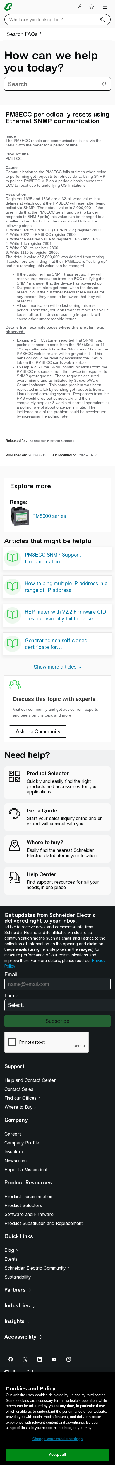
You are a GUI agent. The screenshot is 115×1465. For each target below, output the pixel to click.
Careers (12, 1134)
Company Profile (21, 1143)
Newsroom (15, 1160)
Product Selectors (23, 1205)
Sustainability (17, 1277)
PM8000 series (49, 516)
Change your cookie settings (57, 1439)
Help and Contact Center (30, 1080)
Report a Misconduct (25, 1169)
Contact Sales (18, 1089)
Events (11, 1259)
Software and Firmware (29, 1214)
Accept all (57, 1454)
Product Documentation (28, 1196)
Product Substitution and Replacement (43, 1223)
